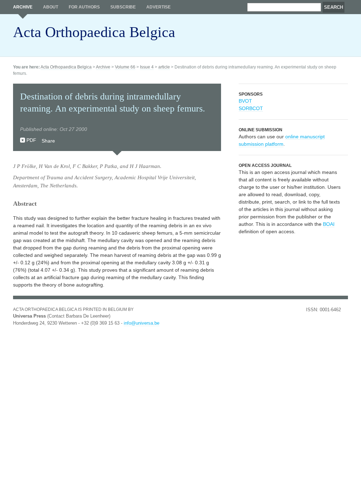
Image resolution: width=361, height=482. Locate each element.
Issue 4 (147, 67)
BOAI (329, 224)
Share (48, 141)
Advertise (158, 7)
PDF (31, 140)
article (164, 67)
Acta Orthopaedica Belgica (94, 32)
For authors (84, 7)
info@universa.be (141, 323)
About (50, 7)
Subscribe (123, 7)
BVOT (245, 101)
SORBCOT (251, 108)
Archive (22, 7)
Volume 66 (125, 67)
